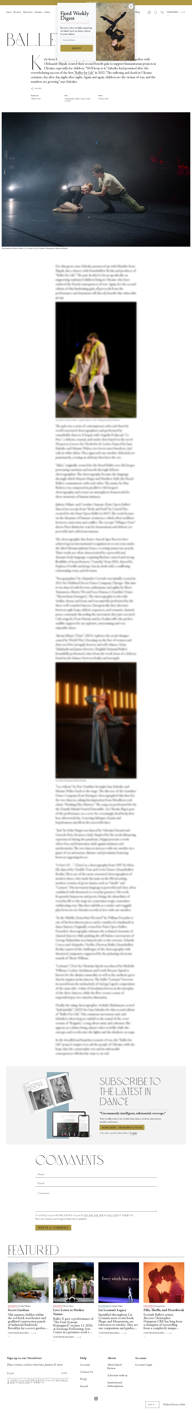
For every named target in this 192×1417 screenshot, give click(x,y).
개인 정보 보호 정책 (93, 1215)
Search (84, 1386)
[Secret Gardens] (28, 1282)
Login (133, 1133)
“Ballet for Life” (84, 73)
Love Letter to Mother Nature (68, 1312)
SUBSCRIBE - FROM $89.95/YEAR (122, 1128)
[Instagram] (96, 1399)
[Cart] (162, 12)
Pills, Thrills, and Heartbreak (164, 1310)
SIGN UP (76, 48)
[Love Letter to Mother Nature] (73, 1282)
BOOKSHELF (104, 1306)
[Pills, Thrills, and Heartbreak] (164, 1282)
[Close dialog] (131, 6)
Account (85, 1364)
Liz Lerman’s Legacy (112, 1310)
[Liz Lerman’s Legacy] (118, 1282)
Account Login (143, 1364)
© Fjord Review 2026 (174, 1404)
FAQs (83, 1379)
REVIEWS (12, 1306)
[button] (137, 12)
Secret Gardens (18, 1310)
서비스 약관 (113, 1215)
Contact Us (86, 1372)
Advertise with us (117, 1375)
